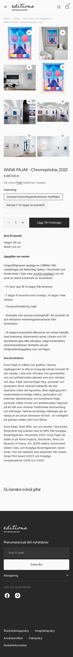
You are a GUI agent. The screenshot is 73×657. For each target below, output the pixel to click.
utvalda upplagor (43, 273)
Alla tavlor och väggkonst (37, 18)
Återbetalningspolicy (16, 630)
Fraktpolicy (35, 638)
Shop (16, 18)
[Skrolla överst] (69, 652)
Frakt (19, 182)
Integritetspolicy (45, 630)
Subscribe (36, 564)
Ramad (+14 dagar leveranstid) (26, 205)
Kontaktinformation (15, 645)
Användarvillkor (13, 638)
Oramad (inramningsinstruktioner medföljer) (33, 197)
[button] (5, 7)
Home (7, 18)
